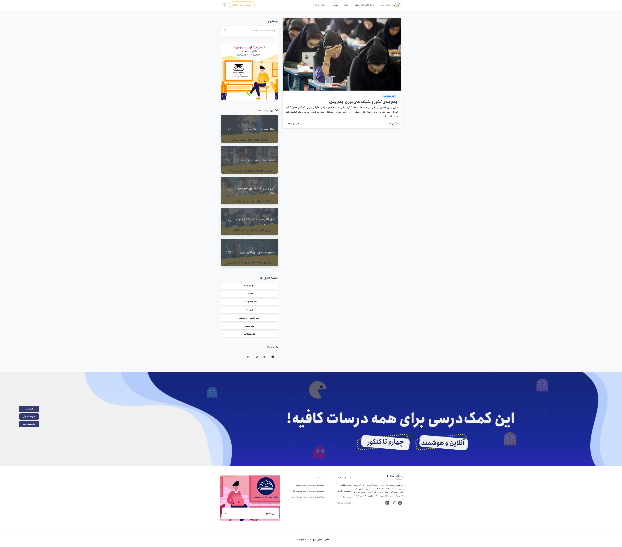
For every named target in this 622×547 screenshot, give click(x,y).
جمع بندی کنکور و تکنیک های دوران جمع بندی (363, 102)
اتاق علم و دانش (249, 302)
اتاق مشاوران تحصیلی (249, 318)
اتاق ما (249, 310)
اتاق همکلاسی (249, 334)
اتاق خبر (249, 293)
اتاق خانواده (249, 285)
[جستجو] (225, 4)
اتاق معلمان (249, 326)
